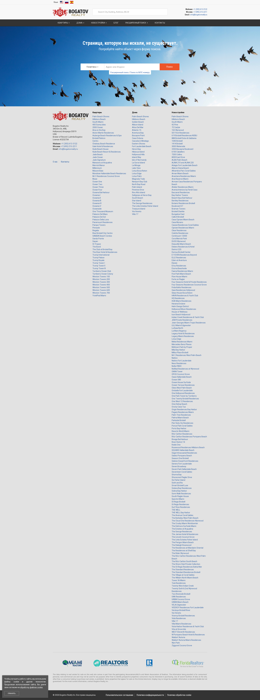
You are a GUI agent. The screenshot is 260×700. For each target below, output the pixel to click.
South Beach (137, 198)
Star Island (136, 201)
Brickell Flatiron (98, 138)
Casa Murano (177, 222)
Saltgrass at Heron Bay (142, 195)
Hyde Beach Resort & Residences (106, 152)
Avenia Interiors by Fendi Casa (184, 190)
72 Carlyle (176, 127)
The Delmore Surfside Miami (184, 526)
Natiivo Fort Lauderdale (181, 361)
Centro (95, 141)
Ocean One (97, 182)
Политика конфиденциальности (150, 695)
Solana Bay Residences (182, 488)
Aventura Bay (138, 133)
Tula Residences (179, 583)
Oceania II (96, 198)
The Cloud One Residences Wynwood (187, 521)
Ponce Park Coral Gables (182, 426)
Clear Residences (179, 230)
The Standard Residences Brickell (186, 572)
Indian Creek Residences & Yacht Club (188, 317)
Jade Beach (97, 154)
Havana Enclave (178, 304)
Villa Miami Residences (181, 624)
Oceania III (96, 201)
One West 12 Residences (182, 401)
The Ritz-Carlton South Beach (184, 561)
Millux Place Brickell (180, 352)
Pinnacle (96, 228)
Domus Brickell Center (181, 252)
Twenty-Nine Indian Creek (183, 586)
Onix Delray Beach (179, 404)
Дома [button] (79, 23)
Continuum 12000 (179, 236)
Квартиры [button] (62, 23)
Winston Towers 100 (101, 276)
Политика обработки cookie (179, 695)
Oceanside (97, 209)
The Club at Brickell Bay (102, 249)
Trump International (100, 255)
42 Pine (175, 125)
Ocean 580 (176, 380)
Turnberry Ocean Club (101, 271)
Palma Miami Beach (180, 418)
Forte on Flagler (178, 279)
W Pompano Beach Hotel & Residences (188, 635)
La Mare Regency (179, 331)
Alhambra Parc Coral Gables (184, 171)
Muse (94, 179)
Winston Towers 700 (101, 293)
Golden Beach (138, 122)
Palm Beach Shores (100, 116)
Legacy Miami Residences (183, 336)
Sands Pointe (98, 238)
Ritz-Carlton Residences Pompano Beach (189, 437)
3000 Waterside (178, 146)
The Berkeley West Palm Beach (185, 518)
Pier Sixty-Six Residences (182, 423)
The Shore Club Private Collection (186, 564)
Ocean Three (98, 187)
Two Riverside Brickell (181, 594)
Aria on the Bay (98, 130)
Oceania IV (97, 203)
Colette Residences (180, 233)
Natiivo (175, 358)
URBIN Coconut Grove (181, 599)
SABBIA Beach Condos (102, 236)
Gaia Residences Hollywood (183, 290)
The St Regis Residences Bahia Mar (187, 567)
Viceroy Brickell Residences (183, 616)
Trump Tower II (98, 266)
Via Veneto (136, 211)
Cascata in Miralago (140, 141)
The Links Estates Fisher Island (145, 206)
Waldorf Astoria (178, 637)
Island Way (136, 157)
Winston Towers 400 (101, 285)
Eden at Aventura (179, 260)
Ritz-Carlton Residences (182, 434)
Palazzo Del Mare (100, 214)
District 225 (176, 249)
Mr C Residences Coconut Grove (106, 176)
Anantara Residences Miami (184, 176)
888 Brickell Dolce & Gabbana (184, 138)
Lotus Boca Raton (139, 171)
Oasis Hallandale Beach (182, 377)
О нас (55, 161)
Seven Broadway (179, 466)
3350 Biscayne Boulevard (182, 149)
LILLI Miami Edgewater (181, 325)
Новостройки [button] (98, 23)
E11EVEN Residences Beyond (184, 255)
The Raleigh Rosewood (181, 545)
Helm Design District (180, 306)
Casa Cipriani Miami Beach (183, 220)
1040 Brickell (177, 141)
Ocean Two (97, 184)
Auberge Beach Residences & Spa (106, 135)
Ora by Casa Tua (179, 407)
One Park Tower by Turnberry (184, 396)
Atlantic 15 (136, 130)
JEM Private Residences (182, 320)
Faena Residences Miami (182, 271)
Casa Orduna (137, 138)
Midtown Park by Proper (182, 347)
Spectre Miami (178, 499)
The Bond (96, 247)
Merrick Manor (98, 165)
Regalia (95, 230)
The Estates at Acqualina (182, 529)
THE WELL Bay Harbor (181, 512)
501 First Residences (180, 133)
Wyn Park (176, 643)
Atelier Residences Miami (182, 187)
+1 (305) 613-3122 (200, 9)
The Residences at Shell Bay (184, 550)
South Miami (97, 122)
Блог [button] (115, 23)
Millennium (97, 168)
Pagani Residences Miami (183, 412)
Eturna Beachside (179, 268)
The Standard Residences (183, 569)
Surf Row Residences (181, 507)
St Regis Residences (180, 504)
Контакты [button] (159, 23)
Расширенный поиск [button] (136, 23)
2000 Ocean (97, 127)
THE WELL (176, 510)
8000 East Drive (178, 157)
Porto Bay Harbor (179, 428)
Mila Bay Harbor (178, 350)
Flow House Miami (179, 276)
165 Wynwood (178, 130)
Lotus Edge (137, 173)
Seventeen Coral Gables (182, 472)
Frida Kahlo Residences (181, 287)
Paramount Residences (102, 222)
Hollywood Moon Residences (184, 309)
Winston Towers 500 (101, 287)
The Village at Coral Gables (183, 575)
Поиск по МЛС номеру (140, 72)
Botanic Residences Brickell (183, 203)
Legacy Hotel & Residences (183, 333)
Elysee (174, 263)
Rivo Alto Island (138, 192)
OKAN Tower (177, 371)
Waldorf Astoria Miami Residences (186, 640)
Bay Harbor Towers (180, 195)
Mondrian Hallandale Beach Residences (109, 173)
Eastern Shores (138, 144)
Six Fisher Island (178, 480)
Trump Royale (98, 260)
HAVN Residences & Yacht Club (185, 295)
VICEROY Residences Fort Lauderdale (188, 607)
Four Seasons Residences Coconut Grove (189, 285)
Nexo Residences (179, 363)
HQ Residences (178, 298)
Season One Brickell (180, 458)
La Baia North (177, 328)
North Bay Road (138, 184)
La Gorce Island (138, 163)
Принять (12, 693)
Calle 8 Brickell (178, 217)
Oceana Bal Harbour (101, 192)
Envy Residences (179, 266)
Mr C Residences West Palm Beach (186, 355)
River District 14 (178, 442)
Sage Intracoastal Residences (184, 453)
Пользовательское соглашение (119, 695)
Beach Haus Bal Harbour (182, 198)
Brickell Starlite (178, 211)
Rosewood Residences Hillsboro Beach (188, 447)
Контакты (65, 161)
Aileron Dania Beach (180, 168)
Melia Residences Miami (182, 342)
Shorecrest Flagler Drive (182, 477)
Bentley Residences (180, 201)
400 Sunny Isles (99, 125)
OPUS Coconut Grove (181, 374)
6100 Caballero (178, 152)
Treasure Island (138, 209)
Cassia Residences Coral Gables (185, 225)
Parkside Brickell (179, 420)
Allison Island (137, 125)
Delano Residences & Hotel (183, 247)
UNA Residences (179, 597)
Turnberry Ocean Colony (102, 274)
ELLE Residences (179, 257)
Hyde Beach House (100, 149)
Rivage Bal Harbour (180, 439)
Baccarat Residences (181, 192)
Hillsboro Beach (99, 119)
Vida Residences (179, 618)
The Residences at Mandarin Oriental (187, 548)
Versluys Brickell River (181, 610)
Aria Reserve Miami (180, 179)
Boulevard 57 (177, 206)
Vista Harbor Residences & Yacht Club (188, 626)
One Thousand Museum (102, 211)
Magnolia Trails (138, 179)
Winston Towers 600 (101, 290)
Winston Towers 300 (101, 282)
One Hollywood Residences (183, 393)
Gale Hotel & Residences (102, 146)
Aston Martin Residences (103, 133)
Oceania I (96, 195)
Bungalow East (178, 214)
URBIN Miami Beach (180, 602)
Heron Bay (136, 149)
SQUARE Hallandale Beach (183, 450)
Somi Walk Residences (181, 493)
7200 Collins (177, 154)
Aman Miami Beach (180, 173)
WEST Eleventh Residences (183, 632)
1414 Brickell (177, 144)
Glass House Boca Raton (182, 293)
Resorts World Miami (180, 431)
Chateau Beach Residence (103, 144)
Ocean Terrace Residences (183, 385)
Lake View (136, 168)
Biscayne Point (138, 135)
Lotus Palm (137, 176)
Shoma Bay (177, 474)
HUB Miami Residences (181, 301)
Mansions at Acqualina (102, 163)
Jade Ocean (97, 157)
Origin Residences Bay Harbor (184, 409)
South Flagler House (180, 496)
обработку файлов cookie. (31, 687)
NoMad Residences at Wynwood (185, 369)
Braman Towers (178, 209)
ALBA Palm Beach (179, 160)
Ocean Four (97, 190)
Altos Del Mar (137, 127)
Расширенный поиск (119, 72)
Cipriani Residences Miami (183, 228)
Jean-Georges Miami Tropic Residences (189, 323)
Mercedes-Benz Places (181, 344)
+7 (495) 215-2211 (200, 12)
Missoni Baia (97, 171)
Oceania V (96, 206)
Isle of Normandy (139, 160)
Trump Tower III (99, 268)
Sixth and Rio (177, 483)
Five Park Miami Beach (181, 274)
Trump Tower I (98, 263)
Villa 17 (135, 214)
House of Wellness (179, 312)
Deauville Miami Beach (181, 244)
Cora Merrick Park (179, 238)
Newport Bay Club (139, 182)
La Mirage (136, 165)
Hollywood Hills (138, 154)
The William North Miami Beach (185, 578)
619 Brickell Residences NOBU (184, 135)
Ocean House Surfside (181, 382)
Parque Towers (98, 225)
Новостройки (178, 112)
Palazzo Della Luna (100, 220)
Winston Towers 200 (101, 279)
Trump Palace (98, 257)
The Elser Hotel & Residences (104, 252)
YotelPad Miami (99, 295)
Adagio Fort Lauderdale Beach (184, 165)
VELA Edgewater (179, 605)
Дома (134, 112)
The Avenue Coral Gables (182, 515)
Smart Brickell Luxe (180, 485)
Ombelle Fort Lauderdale (182, 390)
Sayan (95, 241)
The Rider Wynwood (180, 553)
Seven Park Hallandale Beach (184, 469)
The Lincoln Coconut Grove (183, 537)
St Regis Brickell (178, 502)
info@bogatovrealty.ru (198, 15)
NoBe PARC (177, 366)
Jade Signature (99, 160)
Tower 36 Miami (178, 580)
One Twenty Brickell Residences (185, 399)
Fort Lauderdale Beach (141, 146)
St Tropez (96, 244)
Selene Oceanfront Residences (185, 461)
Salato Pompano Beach (182, 456)
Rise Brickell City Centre (102, 233)
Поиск (169, 67)
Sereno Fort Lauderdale (182, 464)
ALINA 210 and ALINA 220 (183, 163)
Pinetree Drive (138, 190)
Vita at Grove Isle (179, 629)
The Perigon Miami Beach (183, 542)
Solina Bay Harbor (179, 491)
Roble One (176, 445)
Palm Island (137, 187)
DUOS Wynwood (179, 241)
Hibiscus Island (138, 152)
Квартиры (97, 112)
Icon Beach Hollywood (181, 314)
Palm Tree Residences (181, 415)
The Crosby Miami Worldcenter (185, 523)
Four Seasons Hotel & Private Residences (189, 282)
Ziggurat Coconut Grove (182, 645)
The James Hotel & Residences (185, 534)
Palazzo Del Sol (99, 217)
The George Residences (142, 203)
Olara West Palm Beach (182, 388)
